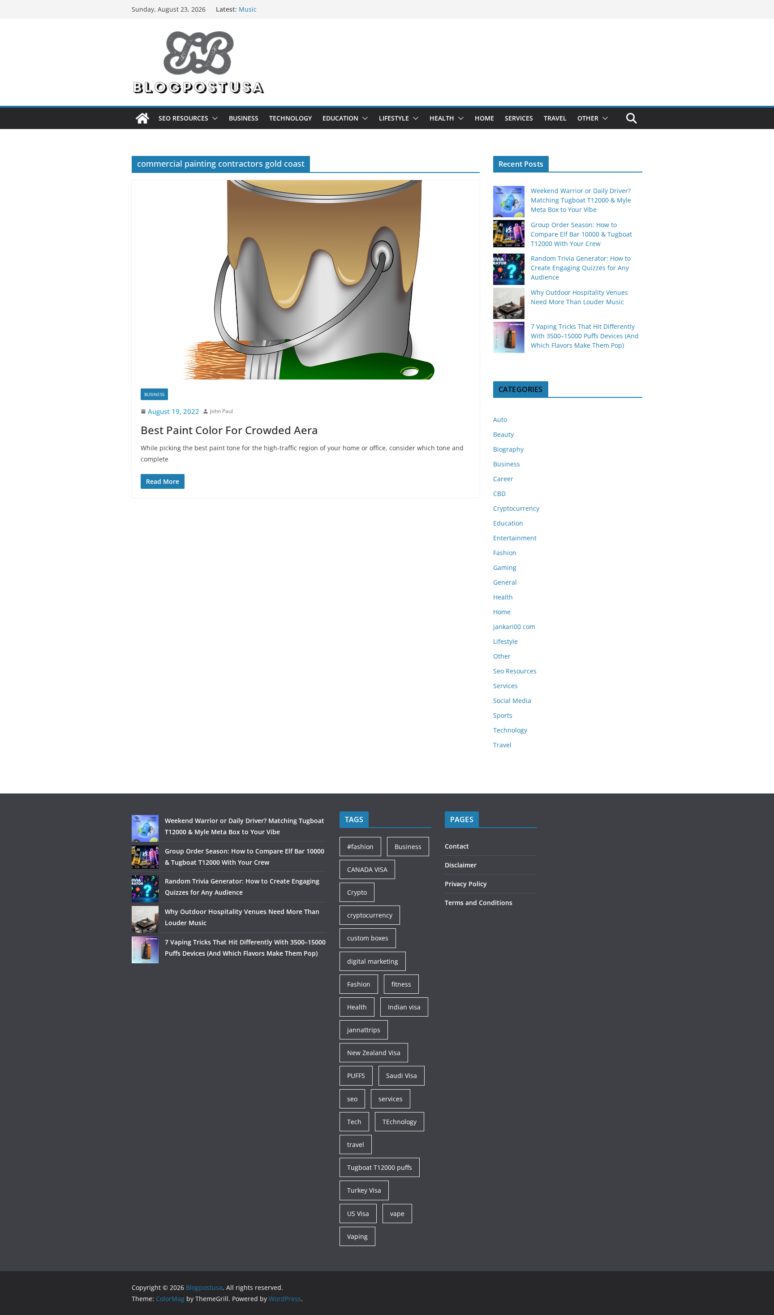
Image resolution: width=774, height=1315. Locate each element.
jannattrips (363, 1030)
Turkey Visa (364, 1190)
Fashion (504, 552)
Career (503, 478)
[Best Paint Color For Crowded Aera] (306, 279)
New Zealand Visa (373, 1052)
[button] (213, 118)
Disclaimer (461, 865)
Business (243, 118)
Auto (500, 419)
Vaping (357, 1236)
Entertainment (515, 538)
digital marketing (372, 961)
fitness (401, 984)
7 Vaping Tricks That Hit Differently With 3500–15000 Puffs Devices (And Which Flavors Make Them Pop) (585, 335)
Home (484, 118)
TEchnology (400, 1121)
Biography (508, 449)
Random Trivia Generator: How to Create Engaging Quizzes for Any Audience (581, 267)
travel (355, 1144)
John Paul (221, 411)
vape (397, 1213)
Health (442, 118)
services (390, 1099)
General (505, 582)
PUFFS (356, 1075)
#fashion (360, 846)
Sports (502, 715)
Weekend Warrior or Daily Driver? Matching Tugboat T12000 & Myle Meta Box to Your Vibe (581, 200)
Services (519, 118)
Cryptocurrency (516, 508)
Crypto (357, 892)
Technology (290, 118)
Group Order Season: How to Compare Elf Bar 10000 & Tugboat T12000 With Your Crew (581, 234)
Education (340, 118)
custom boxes (367, 938)
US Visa (358, 1213)
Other (587, 118)
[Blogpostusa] (142, 118)
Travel (555, 118)
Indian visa (404, 1007)
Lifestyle (394, 118)
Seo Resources (183, 118)
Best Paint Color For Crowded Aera (229, 430)
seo (352, 1099)
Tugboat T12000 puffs (379, 1167)
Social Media (512, 700)
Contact (457, 846)
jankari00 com (514, 626)
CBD (499, 493)
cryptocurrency (369, 915)
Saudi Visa (401, 1075)
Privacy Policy (466, 884)
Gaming (504, 567)
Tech (354, 1121)
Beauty (503, 434)
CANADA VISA (367, 869)
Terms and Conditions (478, 902)
